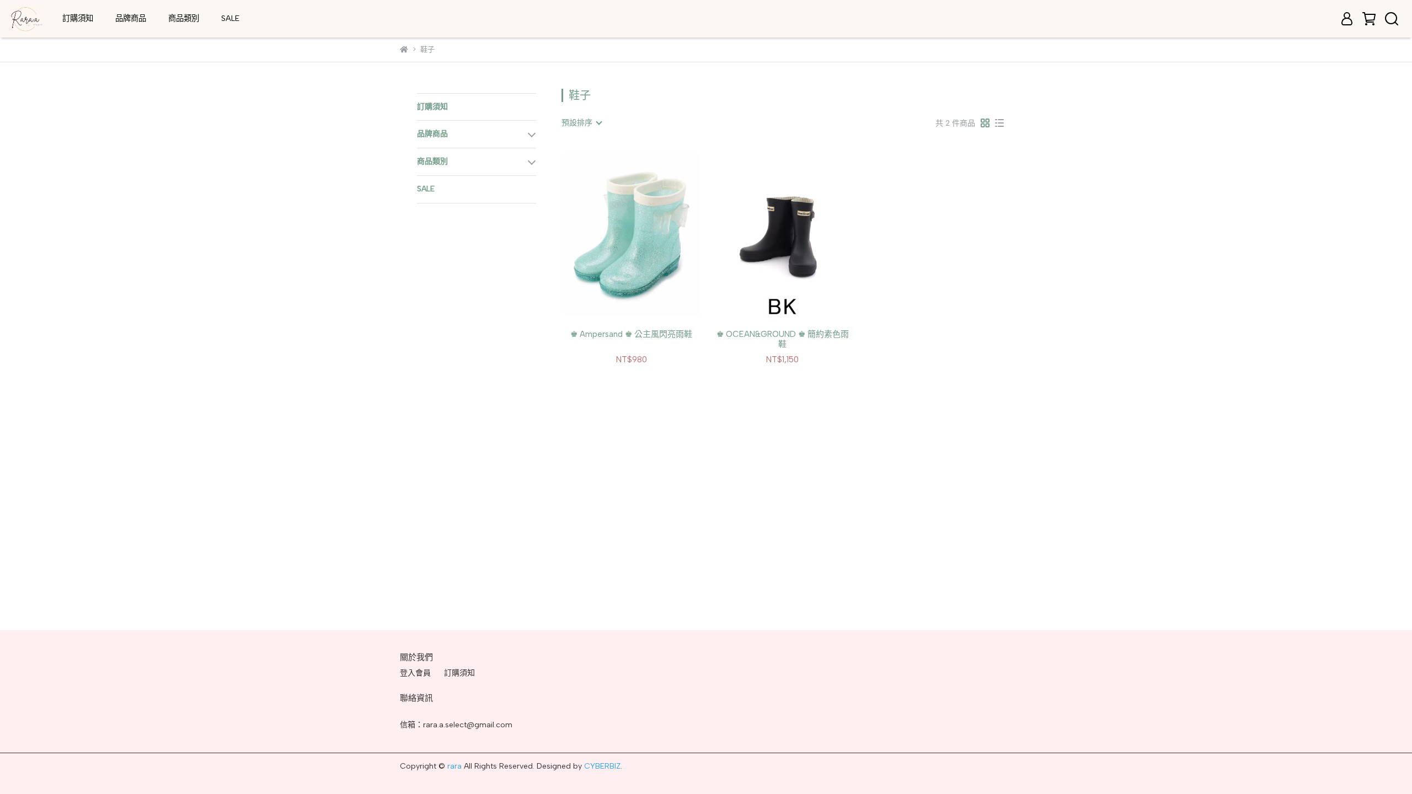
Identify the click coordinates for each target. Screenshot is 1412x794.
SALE (230, 18)
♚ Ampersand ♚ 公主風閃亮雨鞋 (631, 334)
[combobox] (581, 123)
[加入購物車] (647, 234)
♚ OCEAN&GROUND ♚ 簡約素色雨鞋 (782, 339)
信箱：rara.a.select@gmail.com (456, 724)
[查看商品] (615, 234)
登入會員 (415, 673)
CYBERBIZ (602, 766)
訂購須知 (77, 18)
